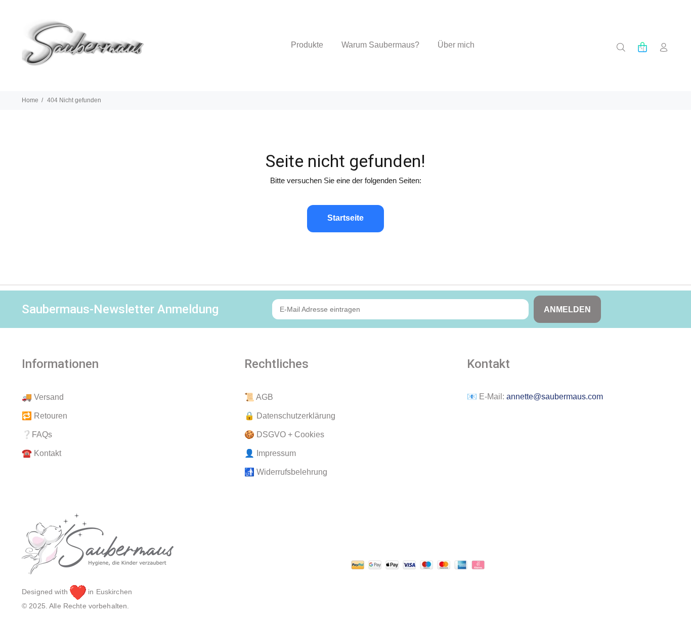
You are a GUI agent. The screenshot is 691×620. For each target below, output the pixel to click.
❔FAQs (37, 434)
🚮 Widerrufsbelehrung (285, 472)
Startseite (345, 218)
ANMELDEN (567, 309)
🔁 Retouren (44, 415)
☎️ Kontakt (41, 453)
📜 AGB (258, 397)
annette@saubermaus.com (554, 396)
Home (30, 100)
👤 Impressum (270, 453)
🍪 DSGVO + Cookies (284, 434)
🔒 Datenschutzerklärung (289, 415)
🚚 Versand (43, 397)
